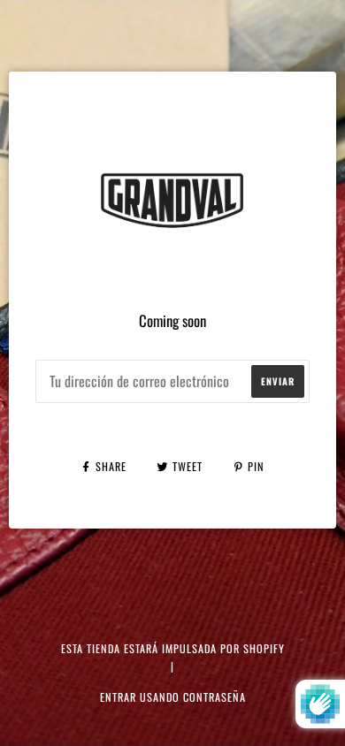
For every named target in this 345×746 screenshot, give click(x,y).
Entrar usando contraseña (173, 697)
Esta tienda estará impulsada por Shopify (173, 648)
